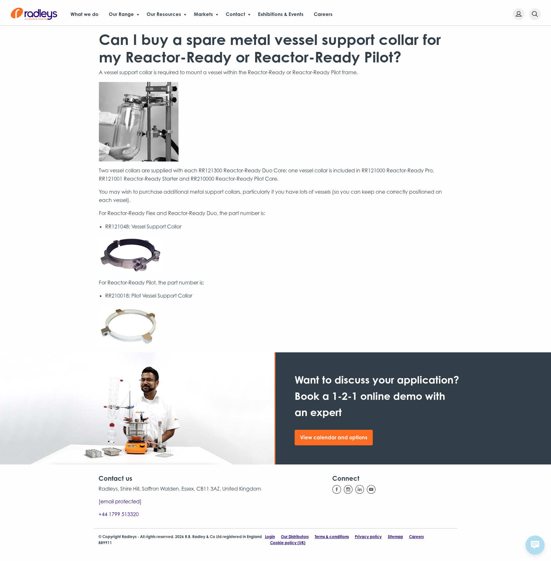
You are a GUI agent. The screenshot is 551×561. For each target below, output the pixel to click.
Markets (203, 14)
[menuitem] (517, 14)
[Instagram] (348, 489)
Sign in (519, 14)
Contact (235, 14)
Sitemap (395, 536)
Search (535, 14)
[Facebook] (336, 489)
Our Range (121, 14)
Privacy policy (368, 536)
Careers (323, 14)
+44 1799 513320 (119, 514)
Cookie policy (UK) (287, 542)
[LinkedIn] (359, 489)
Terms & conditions (332, 536)
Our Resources (164, 14)
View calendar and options (333, 437)
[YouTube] (371, 489)
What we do (84, 14)
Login (270, 536)
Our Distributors (295, 536)
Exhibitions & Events (281, 14)
